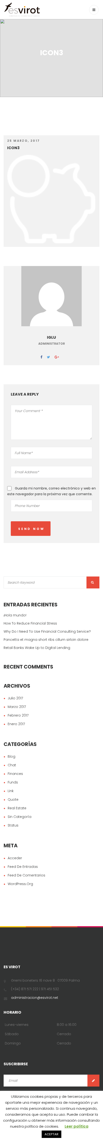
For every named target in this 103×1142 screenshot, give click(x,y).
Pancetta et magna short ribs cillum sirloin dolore (46, 639)
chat (12, 765)
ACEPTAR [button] (51, 1134)
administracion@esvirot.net (34, 997)
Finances (15, 773)
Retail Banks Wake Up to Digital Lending (37, 647)
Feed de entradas (23, 866)
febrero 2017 (18, 715)
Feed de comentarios (26, 875)
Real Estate (17, 808)
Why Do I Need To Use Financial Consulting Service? (47, 631)
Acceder (15, 858)
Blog (11, 756)
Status (13, 825)
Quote (13, 799)
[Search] (92, 582)
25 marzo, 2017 (23, 141)
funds (13, 782)
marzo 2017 (17, 706)
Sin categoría (19, 816)
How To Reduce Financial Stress (30, 623)
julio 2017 (15, 698)
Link (11, 791)
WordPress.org (20, 883)
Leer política (76, 1126)
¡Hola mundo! (15, 615)
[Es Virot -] (22, 9)
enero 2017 (16, 724)
